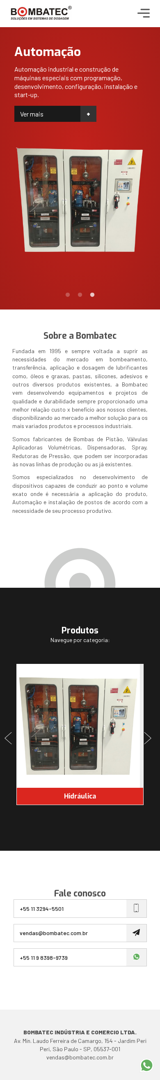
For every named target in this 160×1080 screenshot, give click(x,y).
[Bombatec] (41, 13)
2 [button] (80, 295)
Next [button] (150, 738)
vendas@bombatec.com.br (80, 1057)
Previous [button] (10, 738)
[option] (80, 141)
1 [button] (68, 295)
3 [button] (92, 295)
